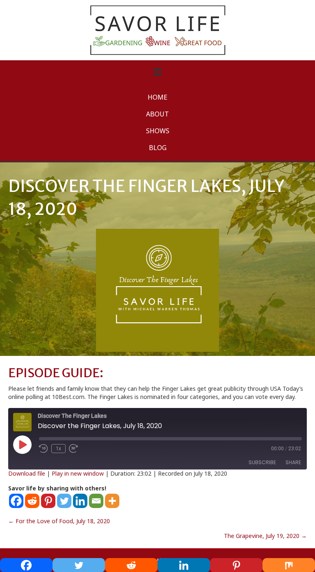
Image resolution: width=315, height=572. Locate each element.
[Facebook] (16, 501)
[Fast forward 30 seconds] (74, 448)
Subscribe (262, 462)
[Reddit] (32, 501)
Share (293, 462)
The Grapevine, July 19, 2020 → (265, 536)
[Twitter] (64, 501)
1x (58, 448)
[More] (112, 501)
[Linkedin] (80, 501)
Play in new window (78, 473)
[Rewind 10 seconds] (43, 448)
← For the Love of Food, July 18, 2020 (59, 521)
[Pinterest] (48, 501)
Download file (26, 473)
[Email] (96, 501)
